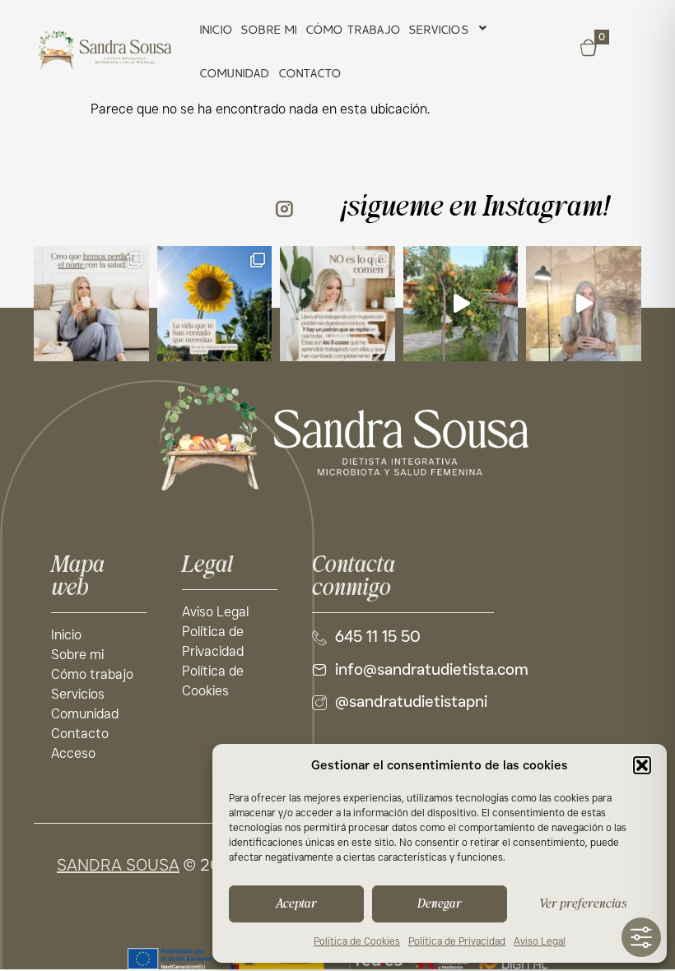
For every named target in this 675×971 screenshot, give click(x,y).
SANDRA (89, 865)
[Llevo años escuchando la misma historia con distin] (337, 303)
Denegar (439, 904)
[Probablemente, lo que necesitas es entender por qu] (91, 303)
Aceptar (296, 904)
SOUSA (150, 865)
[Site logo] (337, 437)
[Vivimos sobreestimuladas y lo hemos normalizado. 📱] (214, 303)
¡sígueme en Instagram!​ (475, 207)
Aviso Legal (540, 941)
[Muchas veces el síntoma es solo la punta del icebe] (583, 303)
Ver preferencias (582, 904)
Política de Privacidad (456, 941)
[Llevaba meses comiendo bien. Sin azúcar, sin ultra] (461, 303)
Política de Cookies (357, 941)
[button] (642, 765)
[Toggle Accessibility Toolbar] (641, 937)
